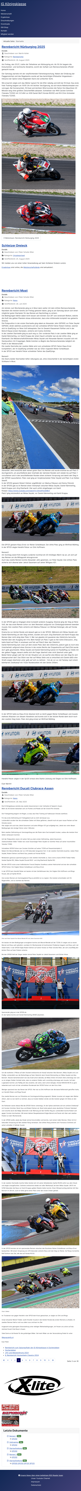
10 (45, 1360)
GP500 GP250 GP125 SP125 (23, 1463)
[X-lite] (34, 1385)
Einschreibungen (7, 20)
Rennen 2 (13, 1454)
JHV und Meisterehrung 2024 (17, 1353)
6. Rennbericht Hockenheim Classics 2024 (22, 1355)
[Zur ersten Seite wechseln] (4, 1360)
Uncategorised (19, 255)
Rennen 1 (12, 1436)
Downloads (5, 24)
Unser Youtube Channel (40, 1478)
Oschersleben (10, 1350)
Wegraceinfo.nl (8, 1337)
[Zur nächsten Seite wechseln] (49, 1360)
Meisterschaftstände (31, 267)
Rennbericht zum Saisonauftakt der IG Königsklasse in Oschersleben (32, 1348)
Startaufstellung (15, 1448)
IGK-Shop (4, 27)
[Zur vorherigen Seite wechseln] (8, 1360)
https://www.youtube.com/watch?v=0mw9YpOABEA (29, 491)
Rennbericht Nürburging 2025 (23, 47)
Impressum (35, 1482)
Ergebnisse (5, 17)
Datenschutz (36, 1485)
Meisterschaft (6, 14)
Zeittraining (13, 1442)
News (15, 300)
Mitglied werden (7, 34)
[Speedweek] (10, 1407)
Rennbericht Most (15, 290)
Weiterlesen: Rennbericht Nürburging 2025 (22, 238)
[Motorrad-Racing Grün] (10, 1421)
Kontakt (4, 31)
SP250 (14, 1439)
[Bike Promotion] (15, 1413)
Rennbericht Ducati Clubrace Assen (27, 788)
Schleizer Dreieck (14, 245)
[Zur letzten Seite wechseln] (53, 1360)
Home (3, 10)
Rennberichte (18, 57)
